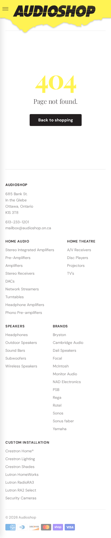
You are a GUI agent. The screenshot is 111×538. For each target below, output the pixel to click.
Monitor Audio (65, 373)
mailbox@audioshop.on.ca (28, 227)
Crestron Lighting (20, 458)
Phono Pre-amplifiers (23, 312)
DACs (10, 281)
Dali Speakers (64, 350)
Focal (57, 358)
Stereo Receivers (19, 273)
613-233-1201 (17, 222)
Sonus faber (63, 421)
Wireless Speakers (21, 366)
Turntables (14, 296)
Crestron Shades (19, 466)
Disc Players (77, 257)
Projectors (76, 265)
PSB (56, 389)
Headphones (16, 334)
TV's (70, 273)
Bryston (59, 334)
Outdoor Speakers (21, 342)
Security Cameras (20, 498)
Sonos (58, 413)
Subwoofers (15, 358)
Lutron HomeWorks (22, 474)
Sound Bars (15, 350)
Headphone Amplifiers (24, 304)
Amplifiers (14, 265)
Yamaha (60, 428)
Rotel (57, 405)
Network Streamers (22, 289)
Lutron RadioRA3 (19, 482)
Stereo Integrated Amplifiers (29, 249)
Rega (57, 397)
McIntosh (61, 366)
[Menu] (5, 9)
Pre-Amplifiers (17, 257)
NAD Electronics (67, 381)
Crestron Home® (19, 451)
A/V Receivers (79, 249)
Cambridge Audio (68, 342)
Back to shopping (55, 120)
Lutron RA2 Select (20, 490)
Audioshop (27, 517)
